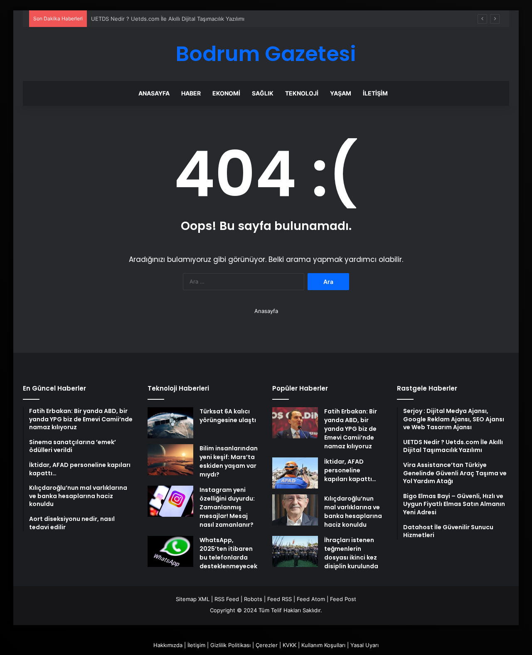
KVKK (289, 645)
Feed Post (343, 599)
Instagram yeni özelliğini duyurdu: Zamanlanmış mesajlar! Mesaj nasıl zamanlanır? (227, 507)
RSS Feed (226, 599)
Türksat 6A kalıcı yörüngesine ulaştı (228, 415)
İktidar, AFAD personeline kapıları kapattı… (350, 470)
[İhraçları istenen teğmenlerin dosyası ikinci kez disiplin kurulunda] (295, 551)
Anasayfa (154, 93)
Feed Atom (311, 599)
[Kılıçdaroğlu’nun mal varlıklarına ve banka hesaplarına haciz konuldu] (295, 509)
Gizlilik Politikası (230, 645)
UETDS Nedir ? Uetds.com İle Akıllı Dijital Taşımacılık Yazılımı (167, 18)
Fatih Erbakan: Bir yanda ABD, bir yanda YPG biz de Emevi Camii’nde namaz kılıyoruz (350, 428)
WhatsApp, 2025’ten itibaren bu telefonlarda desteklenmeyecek (228, 553)
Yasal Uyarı (364, 645)
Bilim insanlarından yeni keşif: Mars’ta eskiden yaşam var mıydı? (229, 461)
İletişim (375, 93)
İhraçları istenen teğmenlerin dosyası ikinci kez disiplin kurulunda (351, 553)
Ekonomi (226, 93)
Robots (253, 599)
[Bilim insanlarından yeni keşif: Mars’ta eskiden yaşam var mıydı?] (170, 459)
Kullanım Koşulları (323, 645)
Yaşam (340, 93)
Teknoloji (301, 93)
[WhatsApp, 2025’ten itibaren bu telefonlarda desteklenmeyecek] (170, 551)
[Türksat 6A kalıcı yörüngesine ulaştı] (170, 422)
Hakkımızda (167, 645)
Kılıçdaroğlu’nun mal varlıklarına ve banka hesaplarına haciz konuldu (353, 511)
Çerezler (267, 645)
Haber (191, 93)
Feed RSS (279, 599)
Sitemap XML (192, 599)
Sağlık (262, 93)
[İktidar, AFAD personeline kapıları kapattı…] (295, 473)
